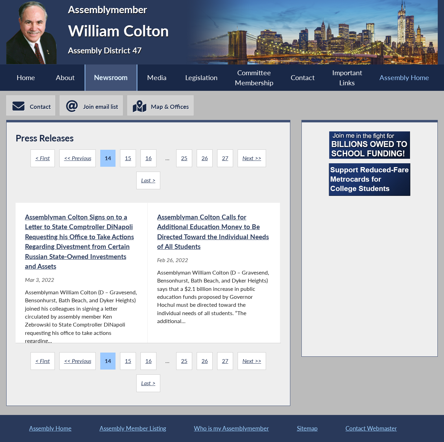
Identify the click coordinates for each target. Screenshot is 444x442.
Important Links (347, 78)
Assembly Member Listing (133, 428)
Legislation (201, 77)
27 (225, 158)
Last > (148, 180)
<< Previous (77, 158)
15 (128, 158)
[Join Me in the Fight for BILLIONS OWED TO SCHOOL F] (369, 145)
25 (184, 158)
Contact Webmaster (371, 428)
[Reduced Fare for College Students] (369, 179)
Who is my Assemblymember (231, 428)
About (65, 77)
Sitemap (307, 428)
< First (42, 158)
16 (148, 158)
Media (156, 77)
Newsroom (111, 77)
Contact (303, 77)
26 (205, 158)
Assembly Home (404, 77)
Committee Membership (254, 78)
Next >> (251, 158)
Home (26, 77)
